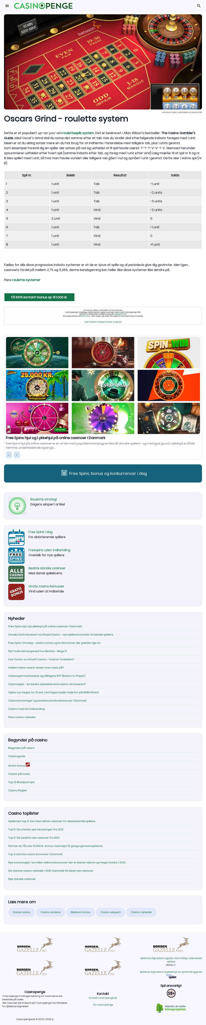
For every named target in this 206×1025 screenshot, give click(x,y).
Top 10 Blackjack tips (21, 782)
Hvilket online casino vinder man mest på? (36, 668)
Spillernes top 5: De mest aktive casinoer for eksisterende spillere (51, 821)
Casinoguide (16, 756)
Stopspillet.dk (120, 314)
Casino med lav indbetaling (26, 709)
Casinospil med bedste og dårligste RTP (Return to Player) (46, 676)
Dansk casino (21, 912)
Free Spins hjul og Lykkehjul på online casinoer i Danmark (45, 626)
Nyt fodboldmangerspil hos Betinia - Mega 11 (37, 651)
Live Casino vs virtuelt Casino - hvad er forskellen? (41, 659)
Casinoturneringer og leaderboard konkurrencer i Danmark (47, 701)
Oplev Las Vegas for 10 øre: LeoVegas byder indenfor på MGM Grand (53, 692)
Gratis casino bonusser (46, 586)
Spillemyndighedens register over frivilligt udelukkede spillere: (171, 960)
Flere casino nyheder (22, 717)
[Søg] (199, 6)
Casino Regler (17, 790)
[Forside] (103, 6)
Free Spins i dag (41, 532)
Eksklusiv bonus (80, 912)
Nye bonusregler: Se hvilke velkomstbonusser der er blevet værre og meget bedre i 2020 (67, 862)
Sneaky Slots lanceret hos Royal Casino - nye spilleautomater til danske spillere (76, 437)
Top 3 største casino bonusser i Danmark (35, 854)
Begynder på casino (21, 748)
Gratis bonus (17, 766)
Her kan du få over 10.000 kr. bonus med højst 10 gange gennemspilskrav (55, 846)
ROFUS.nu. (86, 316)
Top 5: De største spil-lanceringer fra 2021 (35, 829)
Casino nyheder (141, 912)
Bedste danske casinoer (47, 568)
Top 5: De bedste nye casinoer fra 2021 (34, 838)
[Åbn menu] (7, 6)
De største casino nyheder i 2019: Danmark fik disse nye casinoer (50, 871)
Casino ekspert (111, 912)
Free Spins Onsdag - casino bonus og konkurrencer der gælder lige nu (54, 643)
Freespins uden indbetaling (49, 550)
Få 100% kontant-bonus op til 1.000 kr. (39, 297)
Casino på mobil (19, 774)
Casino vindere (51, 912)
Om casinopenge (103, 1004)
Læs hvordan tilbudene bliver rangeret (103, 321)
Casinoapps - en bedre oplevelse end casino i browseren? (47, 684)
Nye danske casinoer (22, 879)
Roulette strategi (43, 499)
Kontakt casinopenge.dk (103, 997)
